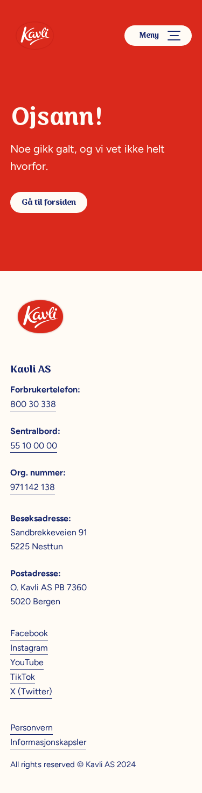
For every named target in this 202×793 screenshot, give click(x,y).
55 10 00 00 (33, 445)
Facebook (29, 633)
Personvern (31, 727)
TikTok (22, 677)
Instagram (29, 648)
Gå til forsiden (49, 202)
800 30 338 (33, 404)
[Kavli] (34, 35)
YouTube (27, 662)
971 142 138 (32, 487)
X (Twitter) (31, 691)
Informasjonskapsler (48, 742)
